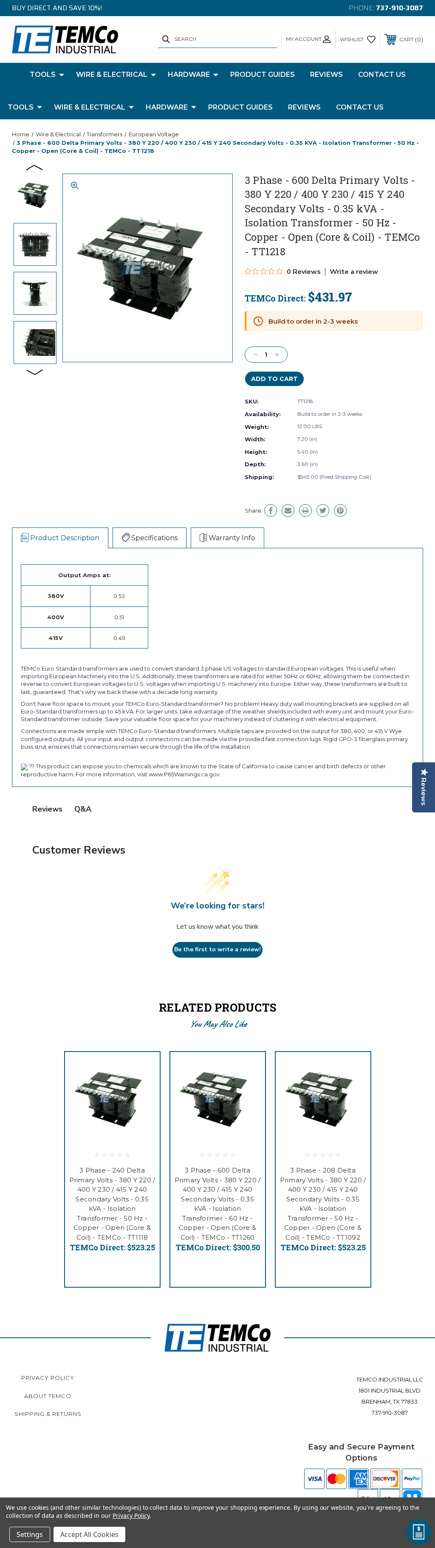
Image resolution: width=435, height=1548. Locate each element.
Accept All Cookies (89, 1534)
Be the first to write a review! (217, 949)
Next (34, 371)
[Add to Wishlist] (142, 1089)
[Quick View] (142, 1068)
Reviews (326, 74)
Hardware (189, 74)
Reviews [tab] (47, 809)
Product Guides (262, 74)
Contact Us (382, 74)
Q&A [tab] (82, 809)
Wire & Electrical (111, 74)
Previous (34, 167)
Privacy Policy (47, 1377)
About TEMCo (47, 1396)
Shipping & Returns (48, 1413)
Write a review (354, 272)
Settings (30, 1534)
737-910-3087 (399, 8)
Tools (43, 74)
